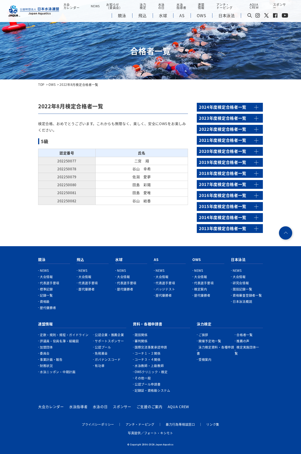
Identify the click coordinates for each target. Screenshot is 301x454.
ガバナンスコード (108, 359)
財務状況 (46, 365)
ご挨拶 (203, 334)
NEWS (95, 6)
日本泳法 (238, 259)
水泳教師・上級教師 (149, 365)
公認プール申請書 (148, 384)
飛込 (80, 259)
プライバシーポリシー (98, 424)
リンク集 (212, 424)
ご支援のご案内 (149, 406)
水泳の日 (100, 406)
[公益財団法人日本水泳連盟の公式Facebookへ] (275, 16)
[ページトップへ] (285, 233)
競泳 (41, 259)
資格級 (45, 301)
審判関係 (141, 341)
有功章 (99, 365)
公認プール (103, 347)
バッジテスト (165, 289)
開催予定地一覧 (210, 341)
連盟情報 (45, 323)
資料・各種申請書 (147, 323)
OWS (196, 259)
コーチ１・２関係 (148, 353)
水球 (119, 259)
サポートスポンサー (109, 341)
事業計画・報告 (51, 359)
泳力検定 (204, 323)
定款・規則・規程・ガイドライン (64, 334)
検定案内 (200, 289)
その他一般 (143, 378)
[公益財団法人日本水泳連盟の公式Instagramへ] (257, 16)
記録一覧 (46, 295)
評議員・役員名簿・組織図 (59, 341)
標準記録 (46, 289)
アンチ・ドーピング (140, 424)
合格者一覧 (244, 334)
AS (156, 259)
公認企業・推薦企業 (109, 334)
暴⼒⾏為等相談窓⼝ (180, 424)
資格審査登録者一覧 (247, 295)
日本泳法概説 (242, 301)
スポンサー (279, 6)
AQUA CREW (178, 406)
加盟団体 (46, 347)
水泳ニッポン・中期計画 (58, 372)
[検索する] (249, 15)
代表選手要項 (49, 283)
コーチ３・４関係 (148, 359)
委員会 (45, 353)
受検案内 (205, 359)
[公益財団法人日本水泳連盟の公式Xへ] (266, 16)
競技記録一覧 (242, 289)
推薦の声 (242, 341)
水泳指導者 (78, 406)
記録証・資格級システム (152, 390)
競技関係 (141, 334)
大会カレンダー (51, 406)
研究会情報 (241, 283)
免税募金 (101, 353)
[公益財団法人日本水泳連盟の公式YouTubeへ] (285, 16)
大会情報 (46, 276)
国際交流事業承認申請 (151, 347)
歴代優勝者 (48, 307)
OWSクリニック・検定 (151, 372)
